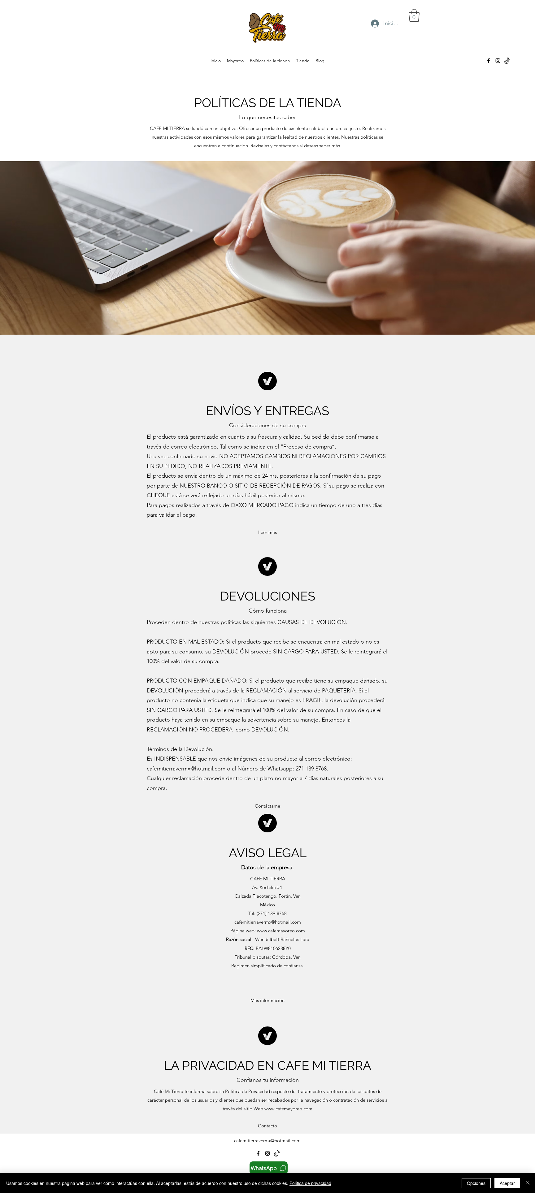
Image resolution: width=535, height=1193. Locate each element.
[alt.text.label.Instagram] (498, 61)
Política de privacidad (310, 1183)
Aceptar (507, 1183)
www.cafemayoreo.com (288, 1109)
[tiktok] (507, 61)
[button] (414, 15)
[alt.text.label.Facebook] (488, 61)
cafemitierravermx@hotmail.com (186, 768)
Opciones (476, 1183)
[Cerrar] (527, 1183)
